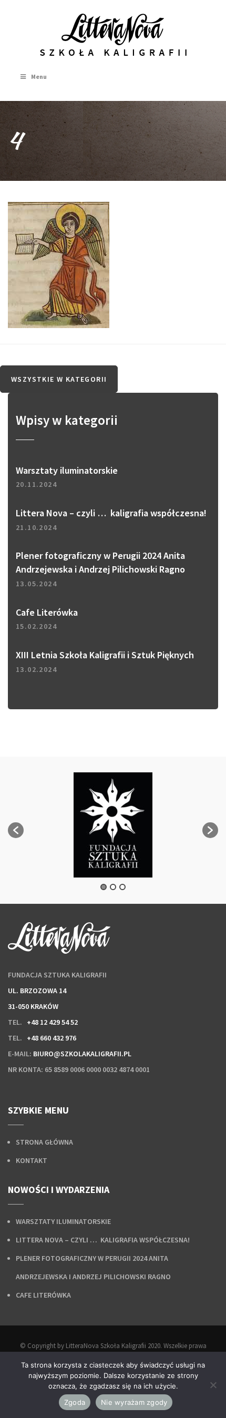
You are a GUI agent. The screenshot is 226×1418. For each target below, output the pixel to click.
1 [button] (103, 887)
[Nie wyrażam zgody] (213, 1385)
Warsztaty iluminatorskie (63, 1221)
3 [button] (122, 887)
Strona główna (44, 1142)
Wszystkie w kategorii (59, 379)
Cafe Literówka (43, 1295)
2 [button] (113, 887)
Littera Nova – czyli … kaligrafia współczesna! (103, 1239)
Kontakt (31, 1160)
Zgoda (74, 1402)
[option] (113, 825)
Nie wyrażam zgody (134, 1402)
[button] (16, 830)
